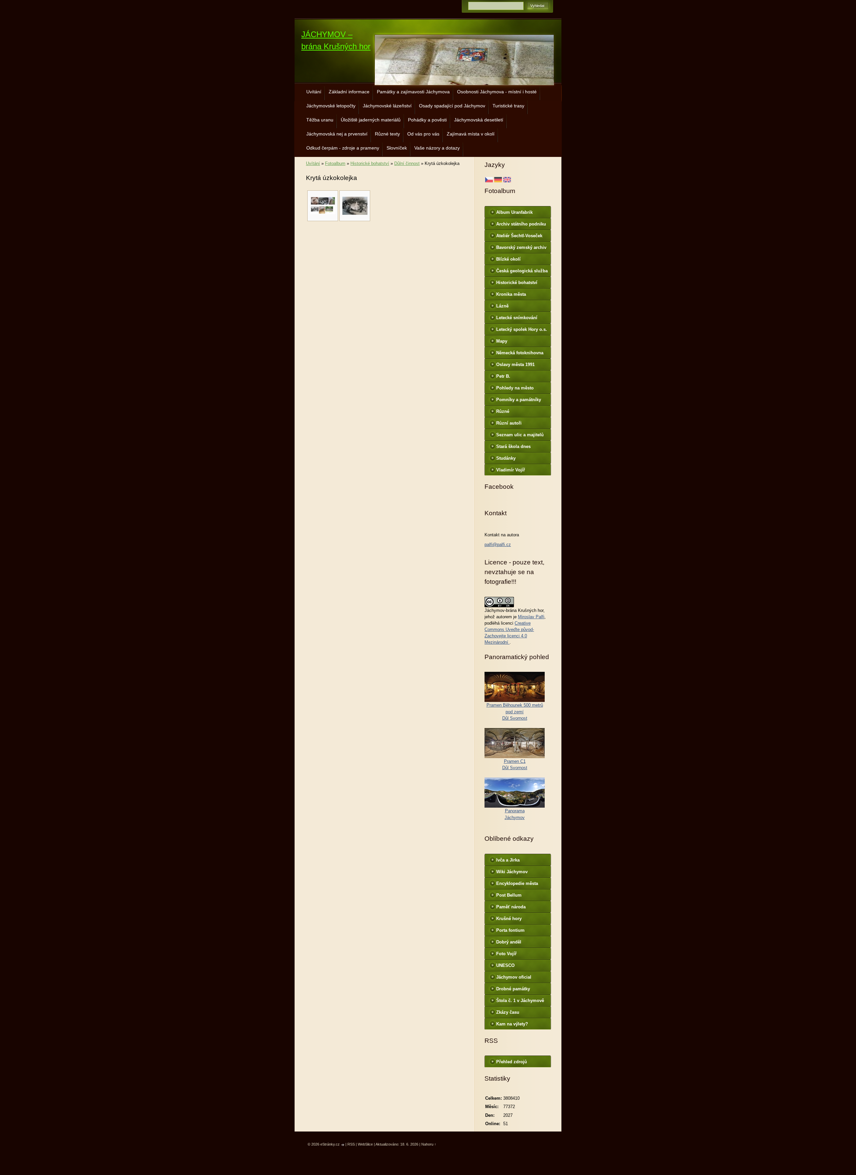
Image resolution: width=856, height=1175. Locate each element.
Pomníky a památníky (518, 399)
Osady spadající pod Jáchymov (452, 105)
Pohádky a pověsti (427, 119)
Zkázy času (507, 1012)
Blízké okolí (508, 259)
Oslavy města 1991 (515, 364)
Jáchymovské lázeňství (387, 105)
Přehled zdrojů (511, 1061)
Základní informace (349, 91)
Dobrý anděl (508, 941)
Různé (502, 411)
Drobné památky (513, 988)
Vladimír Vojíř (510, 469)
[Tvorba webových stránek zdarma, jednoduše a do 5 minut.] (343, 1144)
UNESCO (505, 965)
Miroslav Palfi (531, 616)
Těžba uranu (319, 119)
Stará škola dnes (513, 446)
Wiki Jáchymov (512, 871)
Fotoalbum (335, 163)
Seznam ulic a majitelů (520, 434)
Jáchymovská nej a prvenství (336, 134)
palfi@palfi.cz (498, 544)
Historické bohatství (369, 163)
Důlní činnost (407, 163)
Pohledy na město (515, 387)
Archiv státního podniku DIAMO (521, 225)
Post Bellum (509, 895)
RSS (351, 1144)
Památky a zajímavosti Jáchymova (413, 91)
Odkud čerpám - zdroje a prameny (342, 148)
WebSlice (365, 1144)
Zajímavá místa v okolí (471, 134)
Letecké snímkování (516, 317)
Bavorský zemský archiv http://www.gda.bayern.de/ (522, 249)
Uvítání (313, 91)
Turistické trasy (508, 105)
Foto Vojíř (506, 953)
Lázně (502, 305)
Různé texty (387, 134)
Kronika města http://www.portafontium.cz (522, 296)
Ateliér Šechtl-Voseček (519, 235)
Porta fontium (510, 930)
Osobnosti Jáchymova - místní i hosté (497, 91)
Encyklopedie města (517, 883)
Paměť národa (511, 906)
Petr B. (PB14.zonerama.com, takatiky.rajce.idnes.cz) (519, 378)
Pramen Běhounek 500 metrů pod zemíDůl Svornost (515, 711)
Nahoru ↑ (428, 1144)
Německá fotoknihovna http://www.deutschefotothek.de (522, 354)
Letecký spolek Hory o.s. (521, 329)
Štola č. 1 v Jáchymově (520, 1000)
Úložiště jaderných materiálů (371, 119)
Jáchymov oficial (513, 977)
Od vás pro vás (423, 134)
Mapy (501, 341)
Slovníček (397, 148)
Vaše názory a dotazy (437, 148)
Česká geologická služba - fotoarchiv (522, 272)
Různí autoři (509, 423)
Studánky (506, 458)
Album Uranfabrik (514, 212)
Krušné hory (509, 918)
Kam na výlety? (512, 1023)
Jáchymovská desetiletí (478, 119)
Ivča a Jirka (508, 860)
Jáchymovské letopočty (330, 105)
